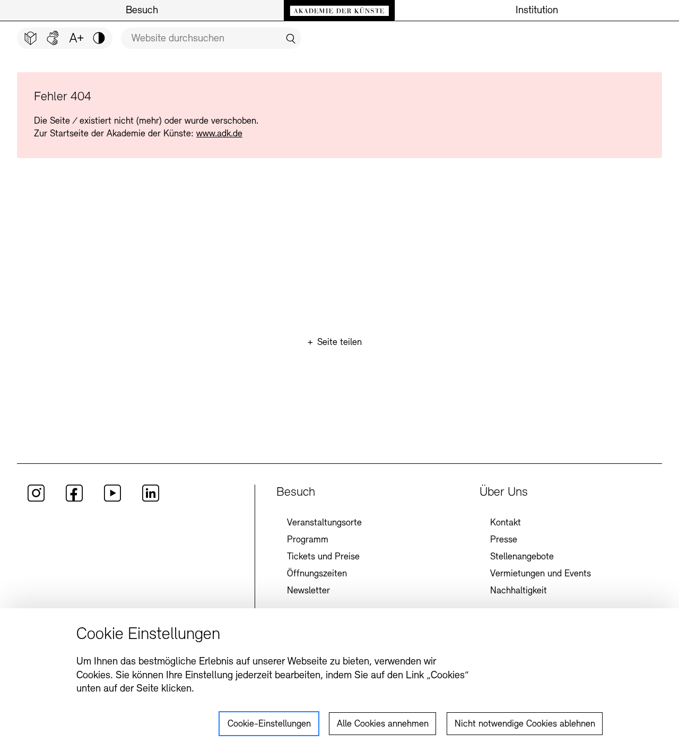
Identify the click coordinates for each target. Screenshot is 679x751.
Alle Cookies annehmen (383, 724)
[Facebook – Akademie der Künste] (74, 499)
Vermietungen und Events (540, 574)
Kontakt (505, 523)
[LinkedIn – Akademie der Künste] (150, 499)
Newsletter (308, 591)
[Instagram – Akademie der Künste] (36, 499)
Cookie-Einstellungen (269, 724)
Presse (503, 540)
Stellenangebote (522, 557)
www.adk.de (219, 134)
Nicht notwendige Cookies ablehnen (525, 724)
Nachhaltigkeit (518, 591)
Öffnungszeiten (317, 574)
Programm (307, 540)
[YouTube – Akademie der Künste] (112, 499)
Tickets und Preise (323, 557)
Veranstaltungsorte (324, 523)
